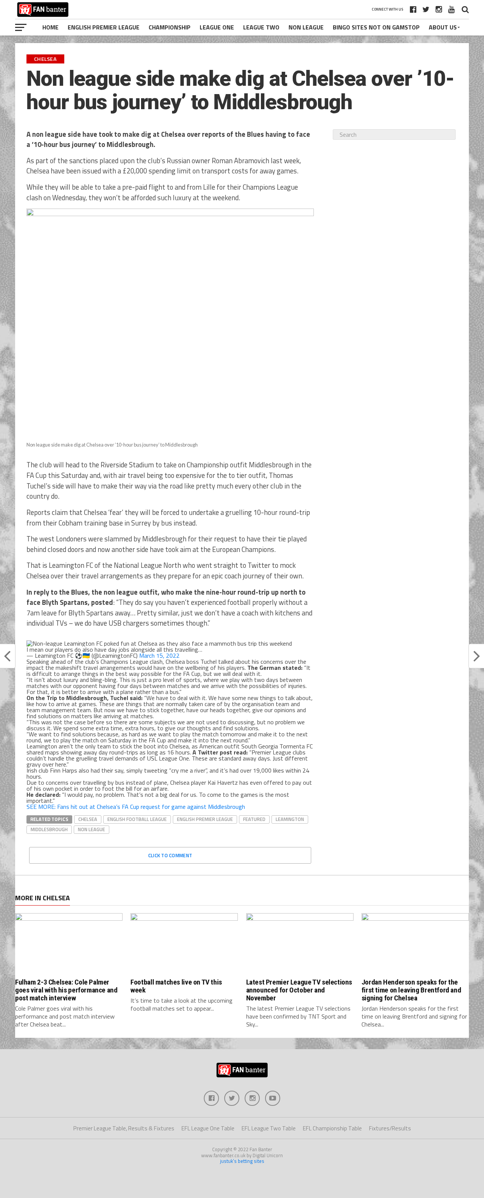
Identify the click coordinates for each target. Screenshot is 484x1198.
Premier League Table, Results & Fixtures (123, 1128)
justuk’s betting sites (242, 1161)
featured (254, 819)
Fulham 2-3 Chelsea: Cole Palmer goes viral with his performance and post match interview (66, 990)
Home (50, 27)
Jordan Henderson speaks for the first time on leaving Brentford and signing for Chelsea (411, 990)
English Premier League (104, 27)
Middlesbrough (49, 829)
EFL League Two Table (269, 1128)
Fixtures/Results (390, 1128)
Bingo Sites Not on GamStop (376, 27)
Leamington (290, 819)
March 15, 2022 (159, 655)
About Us (443, 27)
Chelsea (87, 819)
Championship (170, 27)
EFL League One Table (208, 1128)
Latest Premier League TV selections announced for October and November (299, 990)
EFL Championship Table (332, 1128)
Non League (306, 27)
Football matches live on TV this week (176, 986)
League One (217, 27)
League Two (261, 27)
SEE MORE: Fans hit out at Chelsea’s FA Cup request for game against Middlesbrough (135, 806)
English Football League (137, 819)
